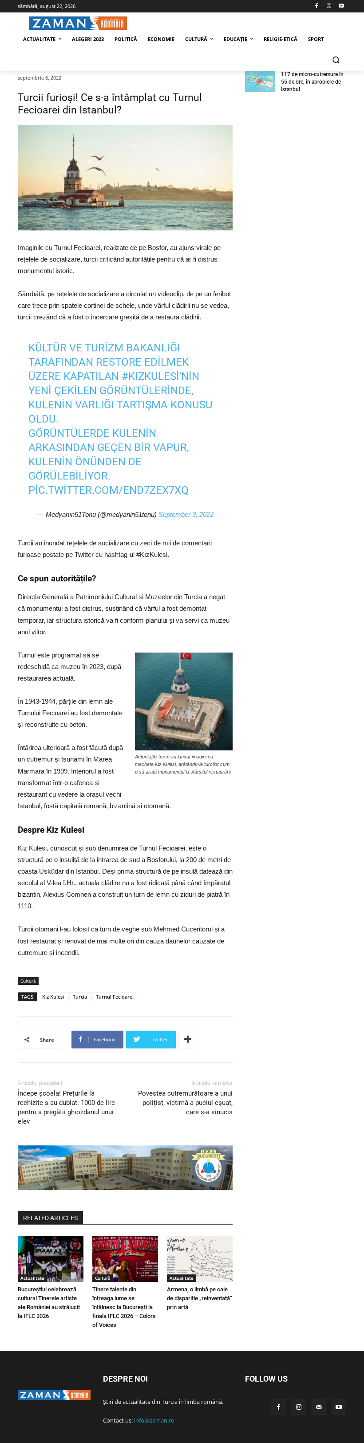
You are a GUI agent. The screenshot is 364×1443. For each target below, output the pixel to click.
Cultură (28, 981)
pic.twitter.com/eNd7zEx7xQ (108, 490)
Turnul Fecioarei (115, 996)
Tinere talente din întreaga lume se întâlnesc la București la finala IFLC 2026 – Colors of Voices (124, 1307)
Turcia (80, 996)
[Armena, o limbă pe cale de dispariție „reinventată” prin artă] (200, 1259)
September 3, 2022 (186, 514)
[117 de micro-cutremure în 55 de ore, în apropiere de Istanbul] (260, 81)
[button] (335, 60)
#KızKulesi (150, 376)
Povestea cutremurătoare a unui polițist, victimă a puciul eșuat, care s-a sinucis (185, 1102)
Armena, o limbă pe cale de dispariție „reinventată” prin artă (199, 1298)
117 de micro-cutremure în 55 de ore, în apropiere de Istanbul (312, 82)
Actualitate (32, 1278)
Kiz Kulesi (53, 996)
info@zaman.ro (154, 1420)
